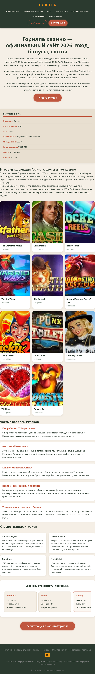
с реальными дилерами (33, 11)
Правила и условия (41, 650)
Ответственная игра (60, 650)
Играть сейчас (47, 97)
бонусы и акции (55, 16)
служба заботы (61, 11)
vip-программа (12, 11)
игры (49, 11)
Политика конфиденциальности (17, 650)
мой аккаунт (37, 23)
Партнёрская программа (81, 650)
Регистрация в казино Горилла (48, 626)
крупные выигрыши (80, 11)
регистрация (58, 22)
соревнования (39, 16)
